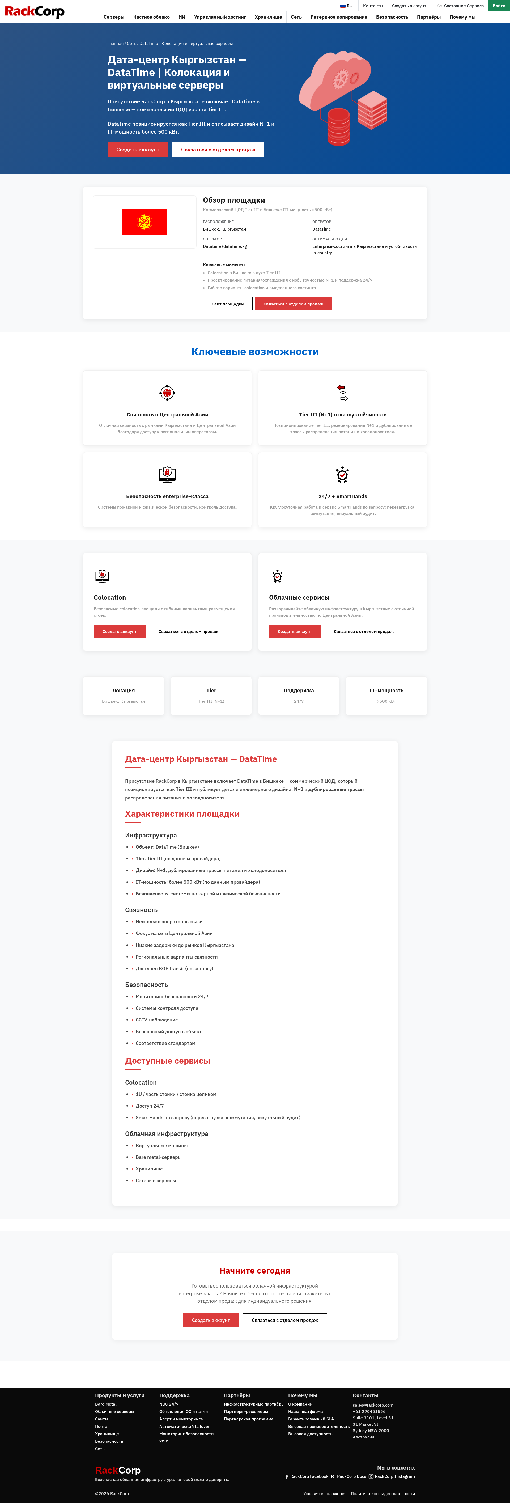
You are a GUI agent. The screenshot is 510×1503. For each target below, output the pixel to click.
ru (349, 5)
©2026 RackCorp (112, 1493)
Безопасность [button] (392, 17)
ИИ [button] (181, 17)
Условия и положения (325, 1493)
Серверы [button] (114, 17)
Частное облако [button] (151, 17)
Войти (499, 5)
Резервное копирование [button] (339, 17)
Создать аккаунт (409, 5)
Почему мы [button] (463, 17)
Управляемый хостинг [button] (220, 17)
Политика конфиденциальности (383, 1493)
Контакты (373, 5)
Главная (116, 43)
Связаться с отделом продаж (218, 149)
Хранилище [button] (268, 17)
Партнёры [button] (429, 17)
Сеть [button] (296, 17)
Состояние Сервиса (464, 5)
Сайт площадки (228, 303)
